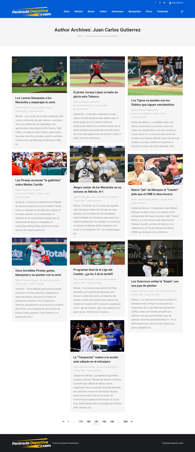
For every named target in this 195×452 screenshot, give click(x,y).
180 (88, 421)
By (43, 108)
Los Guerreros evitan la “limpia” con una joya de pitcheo (154, 283)
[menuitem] (66, 11)
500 (125, 421)
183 (112, 421)
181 (96, 421)
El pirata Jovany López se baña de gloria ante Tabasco (95, 94)
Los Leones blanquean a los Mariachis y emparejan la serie (35, 100)
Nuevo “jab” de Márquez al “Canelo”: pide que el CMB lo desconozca (155, 192)
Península (26, 108)
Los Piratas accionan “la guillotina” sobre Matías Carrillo (38, 182)
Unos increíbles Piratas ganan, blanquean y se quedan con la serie (38, 273)
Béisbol (18, 108)
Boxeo (134, 199)
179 (81, 421)
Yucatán (92, 197)
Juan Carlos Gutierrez (117, 30)
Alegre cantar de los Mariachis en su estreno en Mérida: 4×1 (97, 189)
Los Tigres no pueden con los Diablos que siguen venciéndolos (152, 102)
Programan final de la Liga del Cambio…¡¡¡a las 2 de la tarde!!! (93, 272)
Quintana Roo (152, 110)
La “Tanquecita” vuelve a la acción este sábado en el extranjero (95, 359)
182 (104, 421)
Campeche (85, 102)
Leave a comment (36, 111)
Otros (75, 279)
